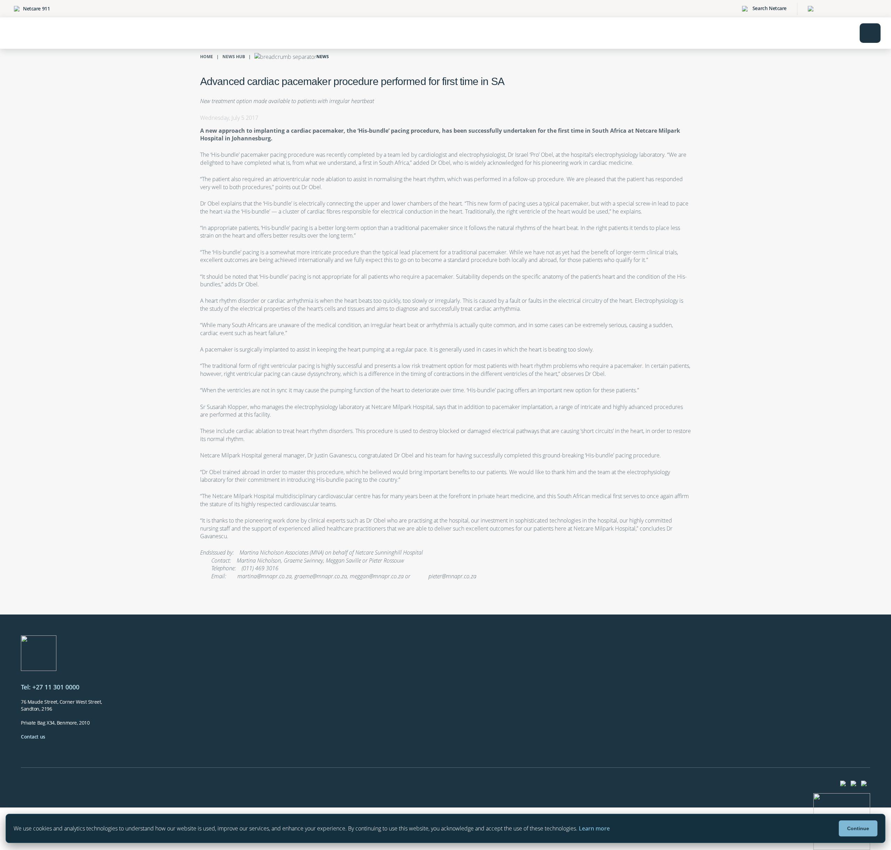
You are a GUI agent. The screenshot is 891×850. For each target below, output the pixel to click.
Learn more (594, 828)
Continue (858, 828)
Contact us (33, 736)
